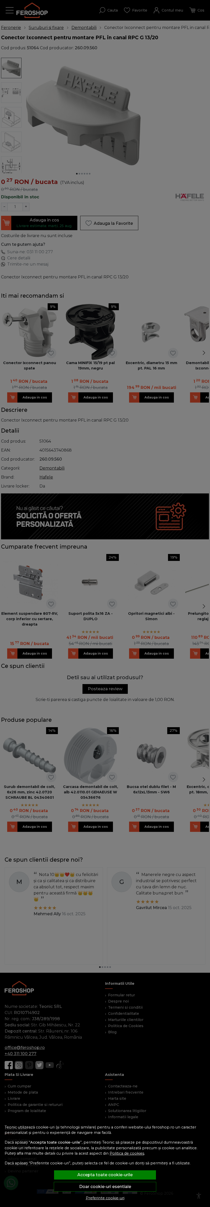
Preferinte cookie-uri (105, 1198)
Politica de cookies (127, 1153)
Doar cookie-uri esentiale (105, 1186)
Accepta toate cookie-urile (105, 1174)
